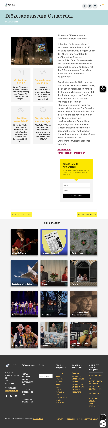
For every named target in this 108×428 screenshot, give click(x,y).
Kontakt (59, 419)
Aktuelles (76, 376)
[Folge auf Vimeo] (16, 396)
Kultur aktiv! (94, 384)
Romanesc (59, 403)
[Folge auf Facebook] (7, 396)
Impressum (70, 419)
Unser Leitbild (78, 379)
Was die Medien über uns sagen (43, 120)
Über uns (76, 373)
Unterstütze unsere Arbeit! (21, 120)
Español (58, 400)
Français (59, 384)
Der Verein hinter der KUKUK (43, 82)
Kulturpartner (95, 389)
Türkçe (58, 395)
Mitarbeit (76, 389)
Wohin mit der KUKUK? (20, 82)
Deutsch (59, 373)
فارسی (58, 389)
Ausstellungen (95, 381)
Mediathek (76, 392)
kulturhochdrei (38, 419)
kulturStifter (95, 393)
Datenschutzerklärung (87, 419)
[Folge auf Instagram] (11, 396)
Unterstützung (79, 387)
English (58, 381)
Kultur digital (95, 386)
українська (61, 397)
